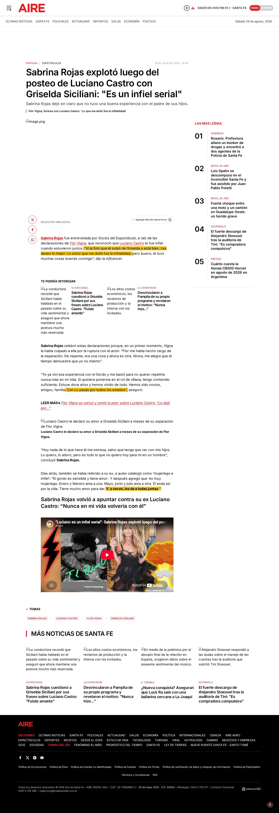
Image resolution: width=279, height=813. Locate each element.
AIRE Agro (232, 735)
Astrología (193, 740)
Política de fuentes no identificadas (91, 767)
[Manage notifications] (270, 805)
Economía (132, 21)
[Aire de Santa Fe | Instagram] (35, 758)
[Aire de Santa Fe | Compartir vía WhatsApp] (32, 239)
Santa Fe (42, 21)
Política (149, 21)
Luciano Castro (132, 243)
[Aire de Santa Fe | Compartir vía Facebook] (32, 230)
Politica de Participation (247, 767)
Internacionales (192, 735)
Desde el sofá (91, 740)
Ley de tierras (175, 745)
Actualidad (81, 21)
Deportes (100, 21)
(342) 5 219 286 (27, 790)
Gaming (212, 740)
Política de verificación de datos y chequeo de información (196, 767)
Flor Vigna (78, 243)
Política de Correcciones (32, 767)
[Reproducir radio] (187, 8)
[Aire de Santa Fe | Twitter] (27, 758)
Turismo (161, 740)
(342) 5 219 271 (199, 787)
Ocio (21, 745)
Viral (176, 740)
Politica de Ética (59, 767)
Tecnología (141, 740)
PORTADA (31, 63)
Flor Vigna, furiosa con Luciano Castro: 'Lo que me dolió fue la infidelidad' (77, 111)
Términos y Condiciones (136, 774)
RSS (155, 774)
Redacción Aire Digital (56, 222)
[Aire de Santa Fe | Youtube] (42, 758)
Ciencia (215, 735)
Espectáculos (51, 63)
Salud (116, 21)
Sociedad (36, 745)
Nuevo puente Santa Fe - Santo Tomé (219, 745)
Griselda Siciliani (122, 618)
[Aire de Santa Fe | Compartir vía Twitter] (32, 220)
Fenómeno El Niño (88, 745)
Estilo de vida (117, 740)
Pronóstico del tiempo (124, 745)
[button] (9, 8)
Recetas (70, 740)
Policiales (61, 21)
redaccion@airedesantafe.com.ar (58, 790)
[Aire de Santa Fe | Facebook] (20, 758)
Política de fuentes (125, 767)
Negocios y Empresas (238, 740)
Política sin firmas (149, 767)
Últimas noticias (19, 21)
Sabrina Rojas (37, 618)
